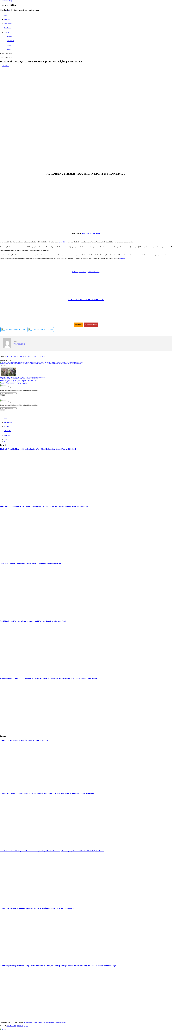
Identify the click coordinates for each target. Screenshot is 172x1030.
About (5, 418)
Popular (6, 441)
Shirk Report (7, 28)
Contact (35, 1022)
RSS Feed (20, 1026)
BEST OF (8, 57)
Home (1, 57)
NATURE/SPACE (18, 356)
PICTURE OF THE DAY (32, 356)
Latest (5, 439)
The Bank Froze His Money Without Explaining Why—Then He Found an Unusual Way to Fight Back (38, 449)
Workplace (7, 10)
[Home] (86, 1)
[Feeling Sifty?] (3, 1029)
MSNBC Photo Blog (94, 272)
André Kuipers (63, 242)
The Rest (6, 32)
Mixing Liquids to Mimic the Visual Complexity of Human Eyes (18, 380)
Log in (26, 1026)
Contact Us (7, 435)
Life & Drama (8, 23)
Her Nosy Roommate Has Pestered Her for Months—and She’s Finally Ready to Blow (31, 564)
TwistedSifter (28, 1022)
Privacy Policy (8, 422)
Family (6, 15)
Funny (9, 49)
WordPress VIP (11, 1026)
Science (9, 36)
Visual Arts (10, 45)
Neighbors (6, 19)
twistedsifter (5, 66)
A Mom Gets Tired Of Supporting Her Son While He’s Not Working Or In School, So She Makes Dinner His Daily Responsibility (47, 793)
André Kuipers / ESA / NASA (91, 233)
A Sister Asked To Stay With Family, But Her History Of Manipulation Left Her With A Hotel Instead (37, 908)
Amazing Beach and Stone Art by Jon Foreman (13, 383)
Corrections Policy (60, 1022)
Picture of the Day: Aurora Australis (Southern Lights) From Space (24, 740)
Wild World (10, 41)
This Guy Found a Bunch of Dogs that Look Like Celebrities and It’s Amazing (22, 377)
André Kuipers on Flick (79, 272)
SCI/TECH (43, 356)
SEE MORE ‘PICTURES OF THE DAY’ (86, 299)
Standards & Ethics (48, 1022)
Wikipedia (122, 258)
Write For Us (7, 431)
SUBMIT (6, 426)
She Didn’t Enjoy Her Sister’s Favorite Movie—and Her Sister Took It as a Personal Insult (33, 621)
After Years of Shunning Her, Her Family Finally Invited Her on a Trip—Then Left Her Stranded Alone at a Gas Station (44, 506)
